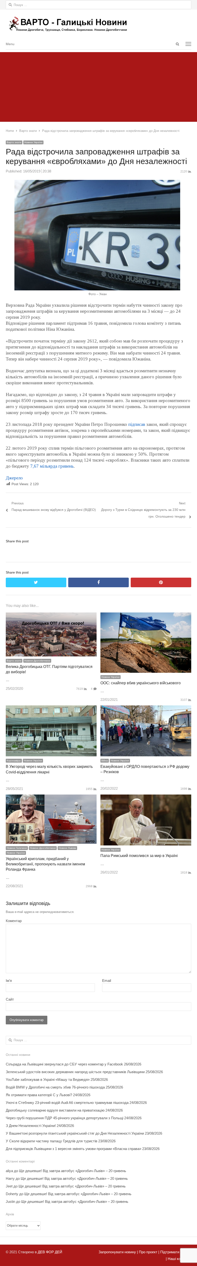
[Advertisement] (98, 85)
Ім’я (9, 981)
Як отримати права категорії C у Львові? (39, 1095)
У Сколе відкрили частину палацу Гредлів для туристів (51, 1141)
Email (106, 981)
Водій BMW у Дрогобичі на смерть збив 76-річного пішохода (55, 1087)
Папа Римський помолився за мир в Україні (139, 856)
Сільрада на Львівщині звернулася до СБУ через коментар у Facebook (64, 1064)
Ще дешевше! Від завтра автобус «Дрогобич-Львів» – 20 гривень (72, 1171)
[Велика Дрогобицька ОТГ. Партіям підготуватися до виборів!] (51, 616)
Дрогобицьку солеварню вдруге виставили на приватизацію (55, 1110)
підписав (136, 424)
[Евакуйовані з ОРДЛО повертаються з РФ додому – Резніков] (145, 709)
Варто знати (14, 142)
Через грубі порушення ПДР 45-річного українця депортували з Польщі (64, 1118)
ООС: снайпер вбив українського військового (140, 683)
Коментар (14, 921)
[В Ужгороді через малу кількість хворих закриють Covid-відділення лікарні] (51, 709)
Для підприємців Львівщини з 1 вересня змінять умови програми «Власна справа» (73, 1149)
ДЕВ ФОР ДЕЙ (50, 1252)
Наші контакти (179, 1259)
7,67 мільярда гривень (52, 466)
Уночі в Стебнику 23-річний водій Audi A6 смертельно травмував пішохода (67, 1103)
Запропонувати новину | (118, 1252)
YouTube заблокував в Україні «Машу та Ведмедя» (48, 1079)
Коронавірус (14, 760)
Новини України (33, 142)
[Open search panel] (177, 44)
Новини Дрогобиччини (37, 660)
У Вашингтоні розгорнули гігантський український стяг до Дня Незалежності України (75, 1133)
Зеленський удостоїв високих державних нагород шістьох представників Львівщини (75, 1072)
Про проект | (148, 1252)
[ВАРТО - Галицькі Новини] (98, 23)
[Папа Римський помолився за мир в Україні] (145, 798)
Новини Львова (67, 848)
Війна (104, 760)
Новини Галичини (17, 848)
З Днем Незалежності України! (31, 1126)
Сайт (10, 999)
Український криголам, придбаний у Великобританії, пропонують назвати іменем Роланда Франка (45, 864)
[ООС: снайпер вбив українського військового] (145, 616)
